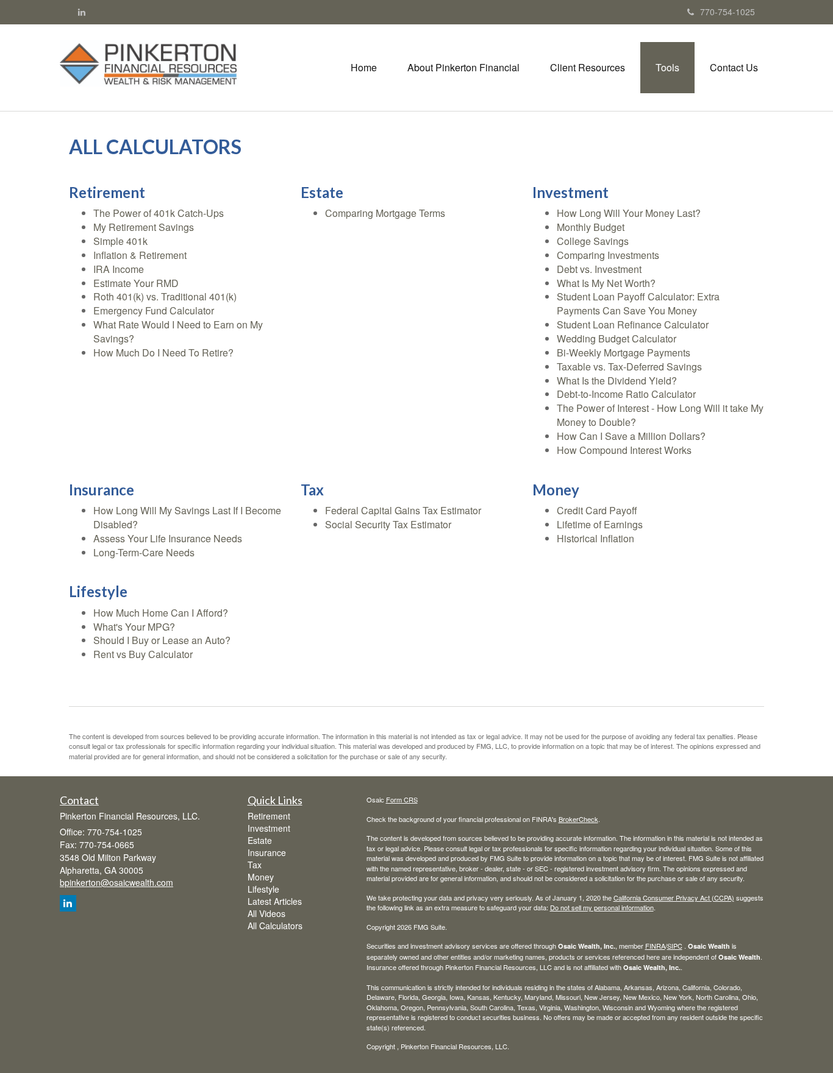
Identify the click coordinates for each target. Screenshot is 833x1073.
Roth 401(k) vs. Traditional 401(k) (165, 296)
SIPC (674, 946)
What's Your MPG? (134, 627)
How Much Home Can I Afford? (160, 613)
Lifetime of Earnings (600, 524)
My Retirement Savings (143, 227)
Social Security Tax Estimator (388, 524)
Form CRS (402, 799)
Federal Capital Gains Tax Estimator (403, 510)
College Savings (593, 241)
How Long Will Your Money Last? (629, 213)
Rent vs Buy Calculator (143, 654)
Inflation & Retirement (140, 255)
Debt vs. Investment (599, 269)
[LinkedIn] (81, 11)
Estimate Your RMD (136, 283)
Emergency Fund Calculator (153, 310)
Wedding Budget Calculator (616, 338)
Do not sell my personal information (602, 907)
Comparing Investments (608, 255)
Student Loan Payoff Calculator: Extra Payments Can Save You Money (638, 303)
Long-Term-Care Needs (144, 552)
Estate (260, 840)
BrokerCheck (578, 819)
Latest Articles (275, 901)
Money (261, 877)
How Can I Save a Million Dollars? (631, 436)
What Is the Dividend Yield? (617, 381)
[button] (463, 67)
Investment (269, 828)
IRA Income (118, 269)
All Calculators (275, 925)
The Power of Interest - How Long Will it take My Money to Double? (660, 415)
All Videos (266, 913)
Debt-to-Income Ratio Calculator (626, 394)
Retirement (269, 816)
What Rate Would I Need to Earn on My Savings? (178, 331)
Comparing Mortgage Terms (385, 213)
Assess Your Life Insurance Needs (167, 538)
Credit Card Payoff (597, 510)
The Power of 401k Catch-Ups (158, 213)
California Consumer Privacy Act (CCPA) (673, 897)
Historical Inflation (595, 538)
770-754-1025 (727, 11)
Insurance (267, 852)
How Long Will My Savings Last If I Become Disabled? (187, 517)
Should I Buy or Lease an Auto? (162, 640)
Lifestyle (263, 889)
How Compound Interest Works (624, 450)
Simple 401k (120, 241)
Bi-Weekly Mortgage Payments (623, 352)
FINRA (655, 946)
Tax (255, 865)
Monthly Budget (590, 227)
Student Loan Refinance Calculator (633, 324)
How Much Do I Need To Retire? (163, 352)
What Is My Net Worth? (606, 283)
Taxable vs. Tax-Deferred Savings (629, 366)
